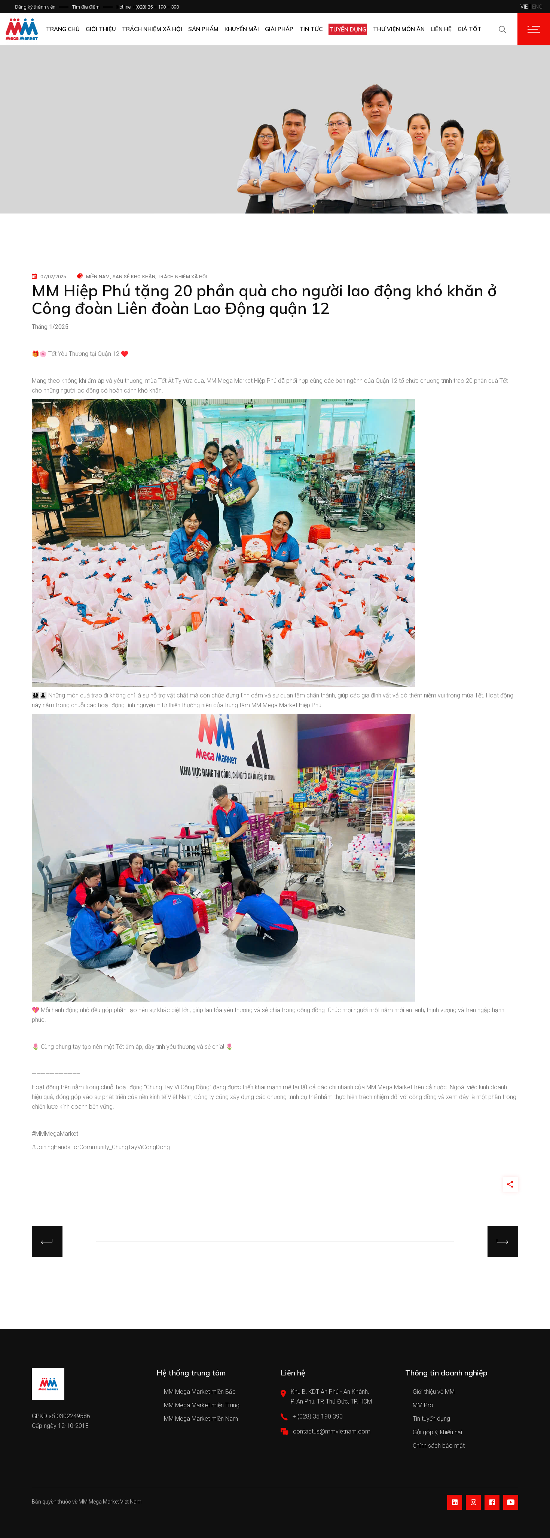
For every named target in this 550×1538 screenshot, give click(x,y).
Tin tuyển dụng (431, 1418)
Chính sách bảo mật (439, 1445)
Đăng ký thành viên (35, 7)
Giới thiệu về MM (434, 1391)
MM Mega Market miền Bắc (200, 1391)
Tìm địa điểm (86, 7)
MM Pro (423, 1405)
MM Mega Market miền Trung (201, 1405)
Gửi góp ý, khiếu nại (437, 1432)
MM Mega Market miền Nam (201, 1418)
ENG (537, 6)
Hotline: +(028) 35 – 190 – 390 (147, 7)
